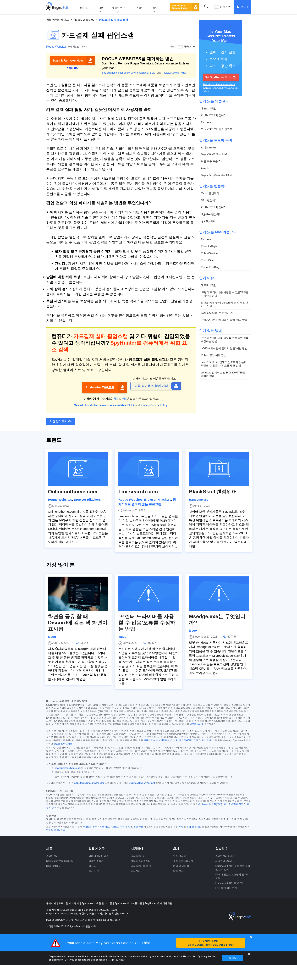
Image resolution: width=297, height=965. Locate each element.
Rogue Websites (84, 19)
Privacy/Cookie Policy (174, 72)
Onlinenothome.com (72, 491)
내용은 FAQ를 (197, 724)
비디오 (92, 865)
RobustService (209, 253)
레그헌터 (135, 870)
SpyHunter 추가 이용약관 (129, 903)
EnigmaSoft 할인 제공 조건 (229, 883)
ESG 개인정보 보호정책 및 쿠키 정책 (232, 876)
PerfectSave (208, 260)
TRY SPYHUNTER (211, 943)
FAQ (180, 826)
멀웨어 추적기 (96, 860)
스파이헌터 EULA (224, 855)
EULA (153, 72)
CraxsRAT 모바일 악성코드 (216, 129)
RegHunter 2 (53, 865)
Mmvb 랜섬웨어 (210, 193)
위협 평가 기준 (193, 826)
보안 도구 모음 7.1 (211, 161)
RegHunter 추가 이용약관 (158, 903)
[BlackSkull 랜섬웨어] (219, 469)
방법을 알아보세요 (63, 743)
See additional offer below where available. (125, 72)
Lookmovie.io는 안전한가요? (217, 312)
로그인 (244, 6)
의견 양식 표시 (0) (61, 421)
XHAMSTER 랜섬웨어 (213, 115)
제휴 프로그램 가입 (183, 860)
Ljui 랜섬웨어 (208, 221)
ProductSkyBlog (210, 267)
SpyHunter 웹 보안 (141, 865)
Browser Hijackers (87, 499)
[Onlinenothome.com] (78, 469)
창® (115, 398)
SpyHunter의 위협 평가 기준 (97, 903)
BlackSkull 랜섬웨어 (213, 491)
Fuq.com (206, 122)
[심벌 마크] (57, 7)
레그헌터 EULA (223, 860)
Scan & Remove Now (67, 60)
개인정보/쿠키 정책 (188, 740)
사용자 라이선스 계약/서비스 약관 (161, 740)
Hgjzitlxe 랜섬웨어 (211, 214)
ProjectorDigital (209, 246)
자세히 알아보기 (117, 959)
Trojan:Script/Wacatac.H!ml (216, 175)
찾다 (206, 6)
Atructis (205, 168)
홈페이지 (85, 7)
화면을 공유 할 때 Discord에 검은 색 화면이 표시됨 (224, 304)
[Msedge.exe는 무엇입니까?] (219, 593)
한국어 (223, 6)
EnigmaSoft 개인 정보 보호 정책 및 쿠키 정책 (232, 867)
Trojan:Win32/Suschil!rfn (214, 154)
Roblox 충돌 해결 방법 (213, 355)
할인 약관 (207, 740)
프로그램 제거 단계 (69, 903)
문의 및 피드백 (181, 865)
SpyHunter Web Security (59, 860)
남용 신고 (178, 870)
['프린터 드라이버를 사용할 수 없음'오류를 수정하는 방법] (148, 593)
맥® (124, 398)
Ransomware (198, 499)
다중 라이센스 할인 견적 (151, 386)
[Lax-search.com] (148, 469)
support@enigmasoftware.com (89, 783)
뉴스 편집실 (179, 855)
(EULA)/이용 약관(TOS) (210, 804)
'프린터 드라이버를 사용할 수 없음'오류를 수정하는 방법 (225, 294)
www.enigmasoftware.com (68, 768)
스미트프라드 (208, 147)
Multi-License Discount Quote (179, 6)
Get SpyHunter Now (217, 77)
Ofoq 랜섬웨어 (209, 200)
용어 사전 (94, 870)
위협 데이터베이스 (57, 19)
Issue (52, 636)
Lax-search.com (138, 491)
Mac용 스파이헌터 (141, 860)
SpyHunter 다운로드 (99, 387)
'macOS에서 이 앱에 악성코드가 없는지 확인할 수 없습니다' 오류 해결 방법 (223, 364)
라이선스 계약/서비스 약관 (95, 826)
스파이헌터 (52, 855)
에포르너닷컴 (208, 108)
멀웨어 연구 (118, 7)
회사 (154, 7)
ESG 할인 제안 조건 (226, 888)
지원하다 (139, 7)
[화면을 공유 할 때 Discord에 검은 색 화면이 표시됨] (78, 593)
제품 (100, 7)
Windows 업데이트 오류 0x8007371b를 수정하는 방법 (224, 374)
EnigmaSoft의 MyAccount (142, 783)
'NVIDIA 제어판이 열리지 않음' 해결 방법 (224, 319)
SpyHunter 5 (137, 855)
